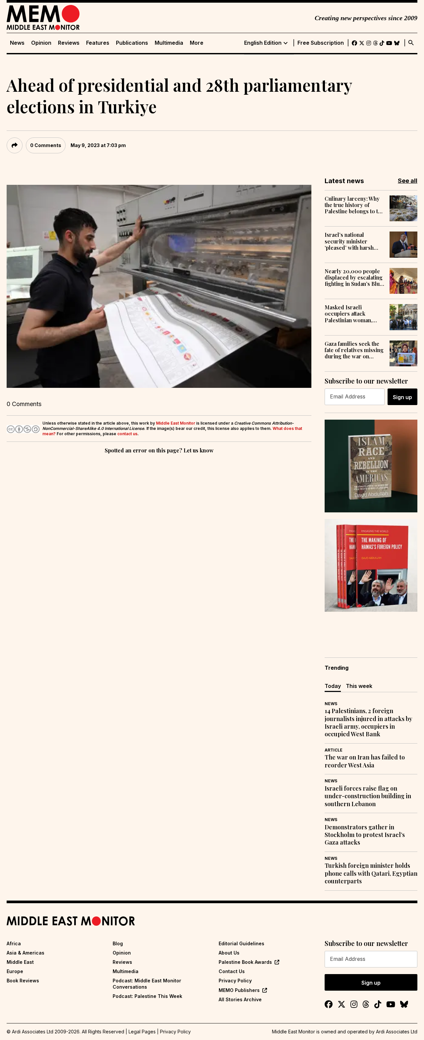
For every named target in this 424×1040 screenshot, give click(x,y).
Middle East (20, 962)
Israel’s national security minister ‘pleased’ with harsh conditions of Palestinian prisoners (351, 241)
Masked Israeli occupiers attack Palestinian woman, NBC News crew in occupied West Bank (349, 313)
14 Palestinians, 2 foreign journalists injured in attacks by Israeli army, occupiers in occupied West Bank (368, 722)
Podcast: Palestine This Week (147, 996)
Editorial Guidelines (241, 943)
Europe (15, 971)
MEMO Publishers (239, 990)
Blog (118, 943)
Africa (14, 943)
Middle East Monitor (175, 423)
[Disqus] (159, 546)
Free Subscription (320, 43)
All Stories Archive (240, 999)
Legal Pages (142, 1031)
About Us (229, 953)
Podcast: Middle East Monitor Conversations (147, 983)
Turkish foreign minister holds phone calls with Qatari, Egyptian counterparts (371, 873)
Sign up (402, 397)
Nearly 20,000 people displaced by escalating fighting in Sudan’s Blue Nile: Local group (354, 277)
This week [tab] (359, 686)
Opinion (41, 43)
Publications (132, 43)
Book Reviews (23, 980)
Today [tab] (333, 686)
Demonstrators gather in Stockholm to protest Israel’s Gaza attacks (365, 835)
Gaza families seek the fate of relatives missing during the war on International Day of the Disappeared (354, 350)
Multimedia (169, 43)
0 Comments (45, 145)
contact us (127, 433)
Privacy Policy (235, 980)
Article (334, 750)
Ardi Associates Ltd (396, 1031)
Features (97, 43)
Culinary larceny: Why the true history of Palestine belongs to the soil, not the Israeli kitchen (354, 205)
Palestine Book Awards (245, 962)
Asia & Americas (25, 953)
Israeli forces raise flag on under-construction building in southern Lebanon (368, 796)
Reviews (69, 43)
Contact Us (232, 971)
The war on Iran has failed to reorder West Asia (365, 761)
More (196, 43)
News (17, 43)
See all (407, 180)
